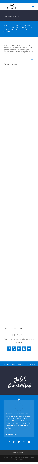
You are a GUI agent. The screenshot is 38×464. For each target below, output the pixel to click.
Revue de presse (17, 99)
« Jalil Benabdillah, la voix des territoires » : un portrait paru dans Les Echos (17, 139)
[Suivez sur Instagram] (24, 348)
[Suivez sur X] (14, 348)
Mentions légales (18, 452)
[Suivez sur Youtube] (29, 348)
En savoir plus (12, 16)
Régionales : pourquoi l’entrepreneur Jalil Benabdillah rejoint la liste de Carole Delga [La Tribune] (18, 313)
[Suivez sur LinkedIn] (19, 348)
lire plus (7, 109)
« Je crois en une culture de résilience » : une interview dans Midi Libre (17, 94)
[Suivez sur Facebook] (9, 348)
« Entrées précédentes (15, 329)
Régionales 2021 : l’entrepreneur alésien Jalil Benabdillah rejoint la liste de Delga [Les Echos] (18, 267)
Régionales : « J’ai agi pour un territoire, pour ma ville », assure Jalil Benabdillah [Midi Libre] (18, 229)
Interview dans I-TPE (13, 182)
